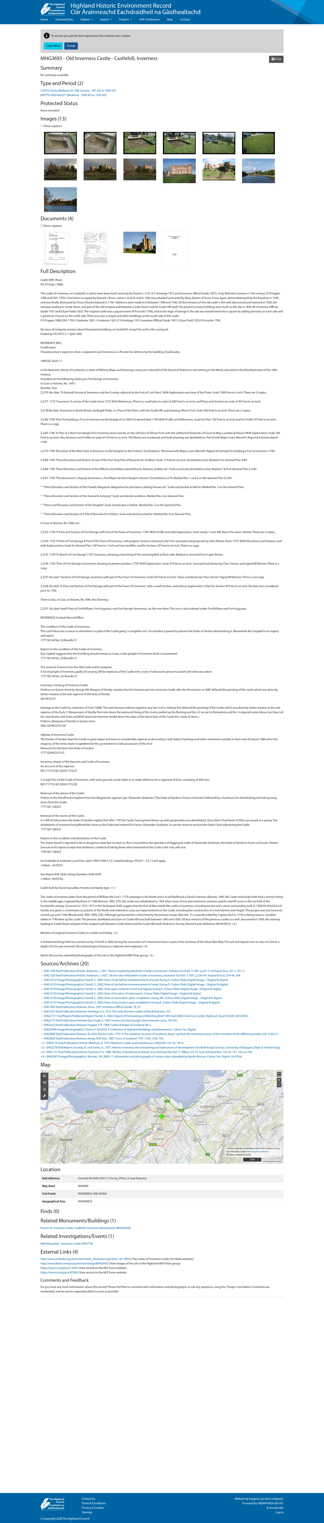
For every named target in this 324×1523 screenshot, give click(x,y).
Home (44, 19)
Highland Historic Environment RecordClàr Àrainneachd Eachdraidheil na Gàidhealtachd (135, 9)
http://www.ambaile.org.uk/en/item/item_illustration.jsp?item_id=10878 (85, 1259)
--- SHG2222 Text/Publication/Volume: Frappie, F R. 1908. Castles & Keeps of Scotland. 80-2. (95, 1025)
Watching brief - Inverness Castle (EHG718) (66, 1243)
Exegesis (254, 1498)
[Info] (44, 1089)
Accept (71, 45)
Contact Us (88, 1498)
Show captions (52, 126)
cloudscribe (276, 1507)
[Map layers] (44, 1076)
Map (170, 19)
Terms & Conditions (94, 1503)
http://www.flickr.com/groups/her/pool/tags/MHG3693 (74, 1263)
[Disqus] (162, 1347)
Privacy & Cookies (93, 1507)
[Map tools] (44, 1096)
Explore (86, 19)
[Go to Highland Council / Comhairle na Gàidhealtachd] (52, 8)
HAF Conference (149, 19)
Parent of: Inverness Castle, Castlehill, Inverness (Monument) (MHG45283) (85, 1228)
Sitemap (87, 1512)
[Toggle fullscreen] (279, 1074)
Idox (267, 1498)
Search (104, 19)
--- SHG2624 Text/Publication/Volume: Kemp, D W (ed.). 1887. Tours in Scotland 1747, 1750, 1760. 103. (102, 1038)
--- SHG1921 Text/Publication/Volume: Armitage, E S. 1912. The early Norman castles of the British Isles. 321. (105, 1011)
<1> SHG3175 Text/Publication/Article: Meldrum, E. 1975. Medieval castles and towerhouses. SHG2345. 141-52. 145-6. (112, 1043)
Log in (280, 1512)
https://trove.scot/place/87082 (59, 1272)
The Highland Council (76, 1518)
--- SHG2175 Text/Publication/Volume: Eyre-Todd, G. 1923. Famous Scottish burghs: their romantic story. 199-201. (109, 1020)
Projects (124, 19)
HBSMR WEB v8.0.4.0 (271, 1503)
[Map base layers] (44, 1083)
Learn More (53, 45)
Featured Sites (64, 19)
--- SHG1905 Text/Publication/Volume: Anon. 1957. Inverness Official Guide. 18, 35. (90, 1007)
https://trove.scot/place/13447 (59, 1268)
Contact (185, 19)
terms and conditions (259, 1152)
